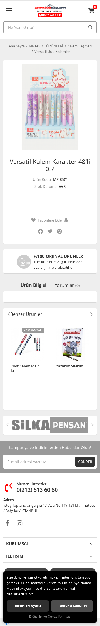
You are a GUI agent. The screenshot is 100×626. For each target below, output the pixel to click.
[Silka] (31, 425)
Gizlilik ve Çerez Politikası (51, 616)
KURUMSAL (17, 544)
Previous (8, 314)
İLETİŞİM (14, 556)
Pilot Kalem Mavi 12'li (25, 368)
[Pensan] (69, 425)
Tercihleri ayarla (27, 605)
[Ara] (91, 26)
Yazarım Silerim (69, 366)
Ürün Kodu (42, 179)
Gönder (85, 461)
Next (91, 314)
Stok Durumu (45, 186)
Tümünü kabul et (72, 605)
